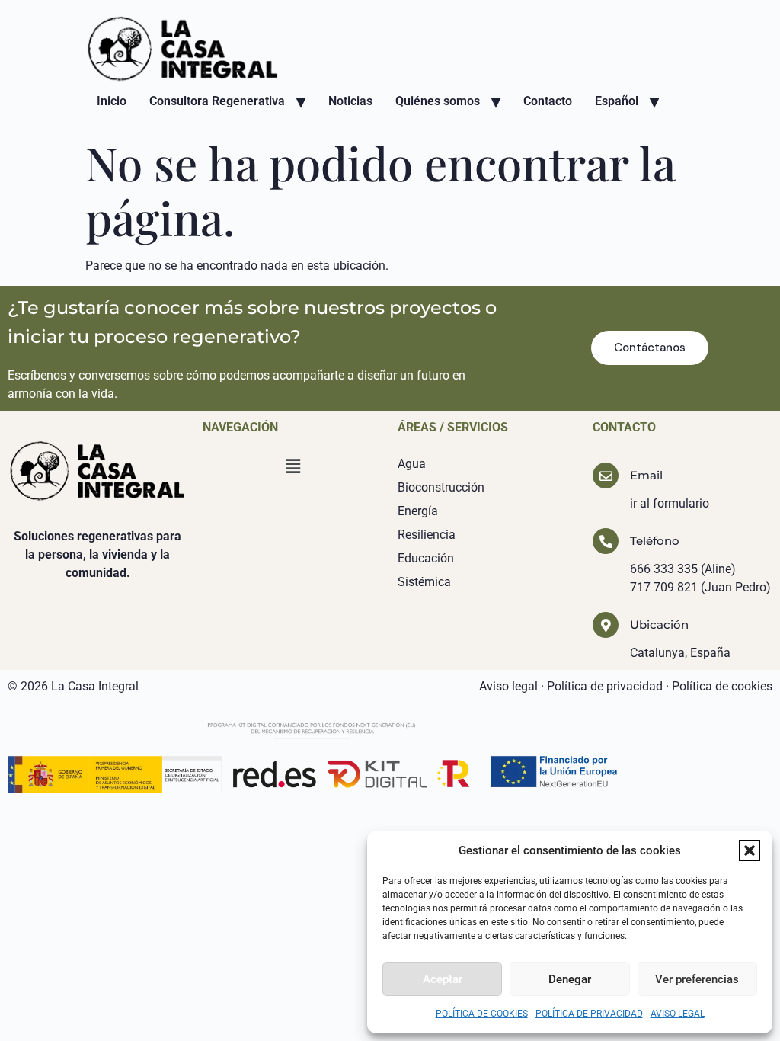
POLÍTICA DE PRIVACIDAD (589, 1013)
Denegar (569, 979)
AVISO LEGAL (678, 1013)
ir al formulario (669, 503)
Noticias (350, 101)
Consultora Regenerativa (217, 101)
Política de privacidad (605, 686)
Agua (412, 463)
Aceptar (442, 979)
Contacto (547, 101)
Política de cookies (722, 686)
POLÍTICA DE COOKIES (482, 1013)
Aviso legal (508, 686)
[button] (749, 850)
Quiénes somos (437, 101)
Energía (418, 511)
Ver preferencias (697, 979)
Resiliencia (427, 534)
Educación (426, 558)
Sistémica (424, 582)
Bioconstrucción (441, 487)
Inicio (111, 101)
